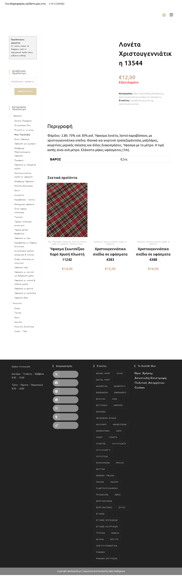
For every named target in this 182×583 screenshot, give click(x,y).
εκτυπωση (101, 405)
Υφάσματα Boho (21, 297)
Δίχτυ (17, 317)
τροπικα (100, 533)
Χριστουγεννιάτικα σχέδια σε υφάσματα (140, 97)
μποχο (120, 463)
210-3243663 (57, 3)
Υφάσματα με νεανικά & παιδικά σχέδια (24, 282)
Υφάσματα (157, 93)
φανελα (115, 533)
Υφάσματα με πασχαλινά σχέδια (25, 166)
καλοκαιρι (101, 424)
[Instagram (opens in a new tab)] (172, 3)
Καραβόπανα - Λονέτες (24, 199)
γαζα (114, 399)
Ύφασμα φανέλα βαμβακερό (21, 232)
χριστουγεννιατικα (129, 104)
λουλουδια (102, 456)
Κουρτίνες (17, 303)
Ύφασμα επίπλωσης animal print (22, 223)
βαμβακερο (120, 393)
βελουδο (101, 399)
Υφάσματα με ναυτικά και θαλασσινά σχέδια (24, 274)
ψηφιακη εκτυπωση (106, 558)
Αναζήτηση (25, 91)
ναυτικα (100, 469)
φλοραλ (100, 539)
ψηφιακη (100, 552)
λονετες (101, 444)
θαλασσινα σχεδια (106, 418)
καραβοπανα (120, 424)
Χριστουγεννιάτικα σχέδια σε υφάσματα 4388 (153, 254)
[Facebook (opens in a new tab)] (167, 3)
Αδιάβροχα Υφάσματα (24, 181)
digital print (103, 380)
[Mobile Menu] (170, 14)
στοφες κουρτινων (107, 527)
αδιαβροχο (120, 386)
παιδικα (100, 482)
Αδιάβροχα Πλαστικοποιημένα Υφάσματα (22, 152)
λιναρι (99, 437)
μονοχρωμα (103, 463)
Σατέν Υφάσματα (21, 139)
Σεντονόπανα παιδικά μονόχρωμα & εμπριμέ (24, 253)
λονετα (148, 100)
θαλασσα (101, 412)
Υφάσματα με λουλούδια (25, 293)
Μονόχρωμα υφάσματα (24, 204)
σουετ (122, 507)
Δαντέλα (18, 322)
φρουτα (114, 539)
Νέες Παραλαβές (142, 93)
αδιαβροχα (102, 386)
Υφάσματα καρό (76, 244)
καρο (119, 431)
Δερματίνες (19, 195)
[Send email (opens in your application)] (175, 3)
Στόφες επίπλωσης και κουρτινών (24, 261)
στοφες (100, 514)
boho (120, 373)
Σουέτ (17, 190)
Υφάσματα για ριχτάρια (24, 143)
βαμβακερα (102, 393)
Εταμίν (17, 308)
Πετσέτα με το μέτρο (24, 130)
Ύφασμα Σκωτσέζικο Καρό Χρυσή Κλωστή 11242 (67, 254)
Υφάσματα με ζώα (22, 238)
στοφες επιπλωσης (107, 520)
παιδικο (114, 482)
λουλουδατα (119, 444)
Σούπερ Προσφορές (22, 121)
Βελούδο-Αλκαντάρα (23, 186)
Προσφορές (18, 160)
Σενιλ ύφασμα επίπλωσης (20, 210)
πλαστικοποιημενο (107, 488)
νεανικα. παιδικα (105, 475)
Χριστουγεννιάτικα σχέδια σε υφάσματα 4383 (110, 254)
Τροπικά (18, 217)
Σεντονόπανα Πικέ (22, 125)
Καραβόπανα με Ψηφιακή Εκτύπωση (25, 244)
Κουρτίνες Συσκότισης (24, 326)
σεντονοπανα (104, 501)
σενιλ (118, 495)
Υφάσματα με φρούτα (23, 288)
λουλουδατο (103, 450)
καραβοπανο (137, 100)
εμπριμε (118, 405)
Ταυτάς (17, 313)
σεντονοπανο (104, 507)
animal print (103, 373)
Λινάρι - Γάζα (20, 331)
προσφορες (102, 495)
